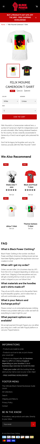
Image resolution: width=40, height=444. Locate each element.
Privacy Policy (7, 402)
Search (4, 395)
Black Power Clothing (13, 433)
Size (3, 106)
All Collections (7, 391)
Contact (5, 406)
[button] (11, 190)
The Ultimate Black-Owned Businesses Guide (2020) (18, 387)
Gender (22, 97)
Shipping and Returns (10, 399)
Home (3, 24)
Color (4, 97)
